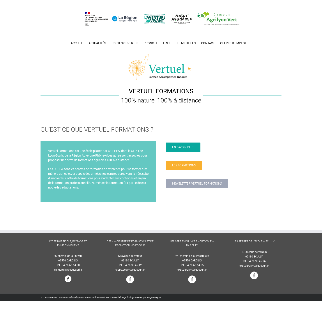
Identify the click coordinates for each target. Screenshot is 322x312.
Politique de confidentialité (91, 297)
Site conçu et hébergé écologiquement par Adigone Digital (133, 297)
